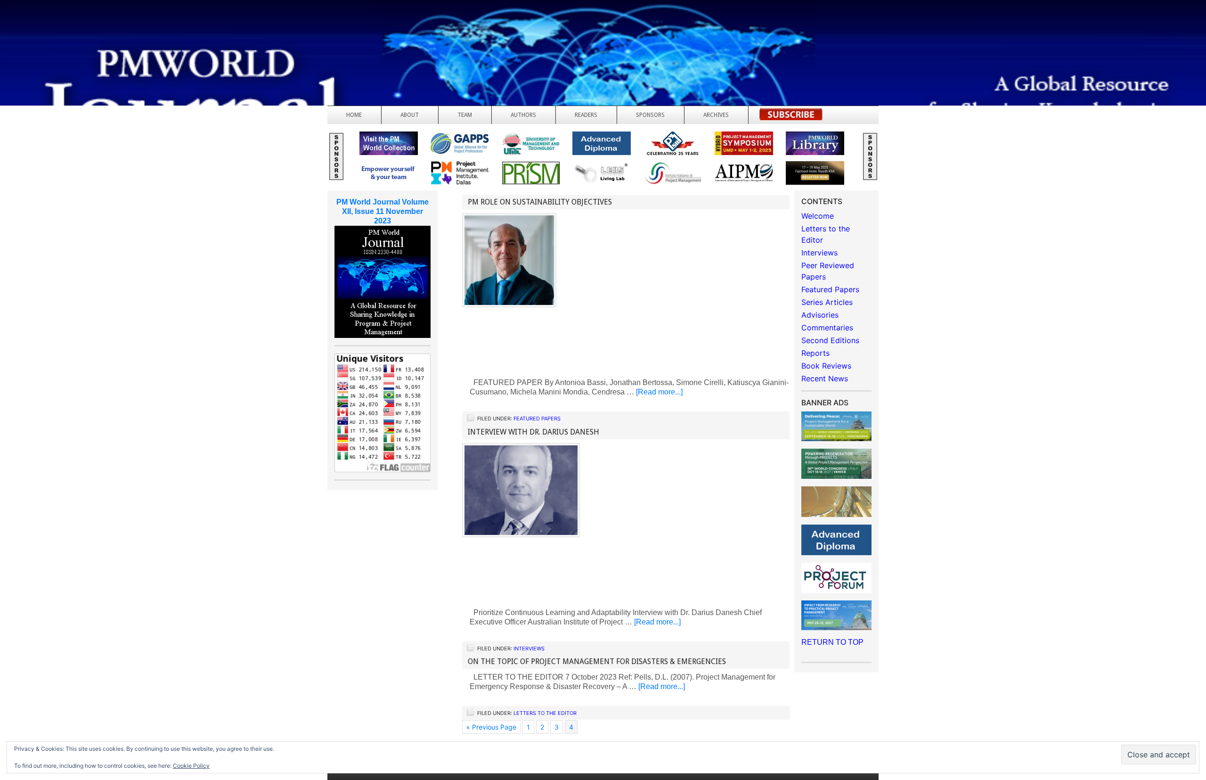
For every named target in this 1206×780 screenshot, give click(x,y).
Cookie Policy (191, 765)
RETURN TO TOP (832, 642)
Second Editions (830, 340)
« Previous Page (491, 727)
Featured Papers (537, 418)
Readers (586, 115)
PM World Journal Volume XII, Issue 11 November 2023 (382, 211)
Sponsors (650, 115)
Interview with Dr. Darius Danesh (533, 431)
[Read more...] (659, 392)
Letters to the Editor (545, 713)
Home (354, 115)
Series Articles (827, 302)
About (409, 115)
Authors (523, 115)
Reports (815, 353)
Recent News (824, 378)
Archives (716, 115)
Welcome (817, 216)
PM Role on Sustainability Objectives (540, 201)
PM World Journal (112, 30)
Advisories (820, 315)
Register (791, 117)
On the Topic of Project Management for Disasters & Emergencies (597, 661)
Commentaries (827, 327)
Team (464, 115)
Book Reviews (826, 365)
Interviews (529, 648)
